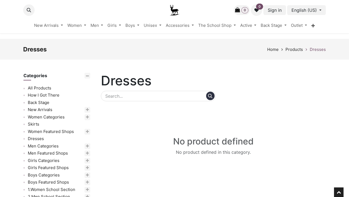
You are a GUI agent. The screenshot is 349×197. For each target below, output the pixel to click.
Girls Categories (43, 160)
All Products (39, 88)
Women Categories (46, 117)
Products (294, 49)
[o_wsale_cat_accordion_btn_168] (81, 183)
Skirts (33, 124)
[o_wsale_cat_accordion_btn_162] (76, 146)
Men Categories (43, 146)
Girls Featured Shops (48, 167)
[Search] (210, 96)
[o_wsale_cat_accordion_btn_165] (77, 161)
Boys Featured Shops (48, 182)
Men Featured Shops (48, 153)
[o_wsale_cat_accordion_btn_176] (73, 110)
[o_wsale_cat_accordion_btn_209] (85, 190)
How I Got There (43, 95)
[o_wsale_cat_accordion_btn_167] (77, 175)
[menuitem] (48, 25)
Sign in (275, 10)
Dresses (318, 49)
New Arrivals (40, 109)
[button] (29, 10)
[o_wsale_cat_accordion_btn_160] (79, 117)
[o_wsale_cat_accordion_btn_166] (81, 168)
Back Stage (38, 102)
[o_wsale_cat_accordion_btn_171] (84, 132)
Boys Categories (44, 175)
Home (273, 49)
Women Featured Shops (51, 131)
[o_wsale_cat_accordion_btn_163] (81, 154)
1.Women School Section (51, 189)
